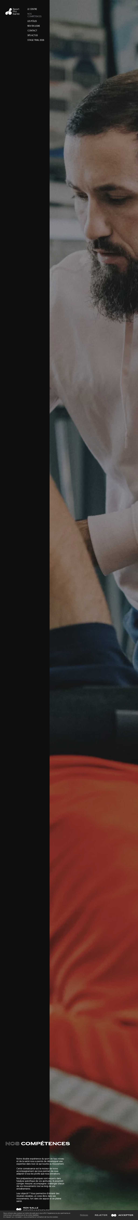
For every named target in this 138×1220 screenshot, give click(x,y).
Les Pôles (32, 21)
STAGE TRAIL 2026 (35, 40)
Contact (32, 31)
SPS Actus (32, 35)
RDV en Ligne (33, 26)
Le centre (32, 9)
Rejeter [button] (101, 1215)
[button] (121, 1215)
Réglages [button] (84, 1215)
